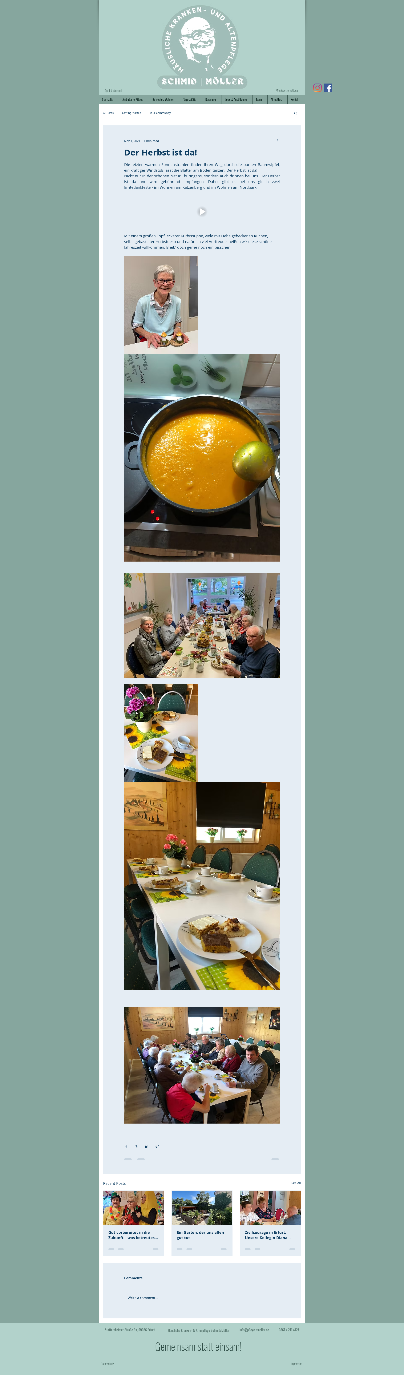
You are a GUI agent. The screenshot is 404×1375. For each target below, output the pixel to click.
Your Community (160, 113)
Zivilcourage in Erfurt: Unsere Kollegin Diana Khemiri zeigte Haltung (267, 1235)
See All (296, 1183)
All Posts (108, 113)
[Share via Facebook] (126, 1146)
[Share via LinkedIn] (147, 1146)
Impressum (296, 1367)
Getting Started (131, 113)
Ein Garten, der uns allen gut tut (200, 1235)
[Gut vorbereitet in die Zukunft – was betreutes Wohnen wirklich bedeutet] (133, 1208)
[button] (296, 112)
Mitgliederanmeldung (287, 90)
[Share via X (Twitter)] (136, 1146)
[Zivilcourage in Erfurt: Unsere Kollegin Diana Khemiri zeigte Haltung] (270, 1208)
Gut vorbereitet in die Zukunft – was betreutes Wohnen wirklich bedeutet (131, 1235)
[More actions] (277, 140)
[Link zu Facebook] (328, 88)
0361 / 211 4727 (289, 1333)
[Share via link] (157, 1146)
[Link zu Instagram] (317, 88)
